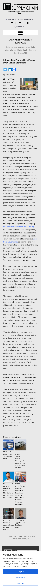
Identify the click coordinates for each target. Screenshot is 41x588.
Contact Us (20, 26)
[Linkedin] (10, 69)
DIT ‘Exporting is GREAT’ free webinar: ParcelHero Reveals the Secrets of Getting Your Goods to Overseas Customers (20, 494)
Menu (20, 32)
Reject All (20, 583)
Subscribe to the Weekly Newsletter (20, 19)
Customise (20, 577)
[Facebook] (28, 23)
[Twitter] (12, 23)
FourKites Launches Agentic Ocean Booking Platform (8, 525)
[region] (20, 569)
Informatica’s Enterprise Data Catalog (18, 227)
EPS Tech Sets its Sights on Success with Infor (8, 455)
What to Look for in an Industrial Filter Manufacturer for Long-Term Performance (8, 491)
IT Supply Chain (11, 536)
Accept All (20, 572)
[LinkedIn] (20, 23)
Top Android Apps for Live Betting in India (20, 523)
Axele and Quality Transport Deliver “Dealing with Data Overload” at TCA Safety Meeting (20, 460)
